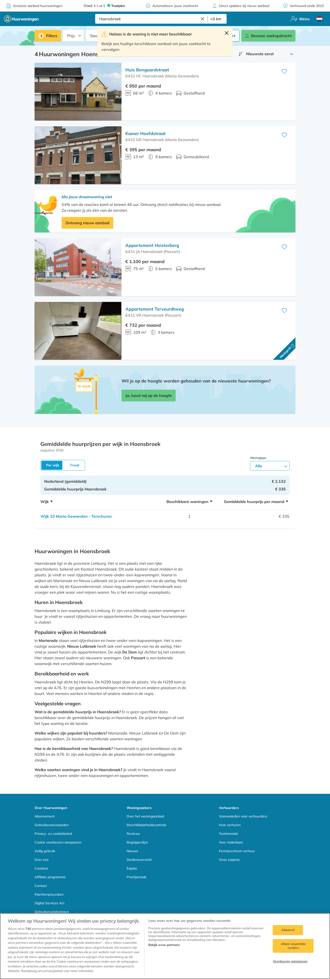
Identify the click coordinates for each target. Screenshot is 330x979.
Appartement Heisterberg (152, 245)
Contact (41, 886)
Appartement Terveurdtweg (154, 309)
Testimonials (228, 833)
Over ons (42, 859)
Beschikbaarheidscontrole (146, 825)
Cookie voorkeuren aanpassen (58, 842)
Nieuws (132, 851)
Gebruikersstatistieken (52, 912)
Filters (51, 35)
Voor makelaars (231, 842)
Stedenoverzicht (139, 859)
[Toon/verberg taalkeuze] (319, 19)
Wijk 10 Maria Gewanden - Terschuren (76, 516)
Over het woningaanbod (145, 816)
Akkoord (287, 930)
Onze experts (229, 859)
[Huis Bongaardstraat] (78, 92)
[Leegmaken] (202, 19)
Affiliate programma (50, 877)
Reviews (133, 833)
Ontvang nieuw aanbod (87, 222)
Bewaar (271, 35)
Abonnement (45, 816)
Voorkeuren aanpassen (290, 961)
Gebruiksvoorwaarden (52, 825)
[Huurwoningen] (21, 19)
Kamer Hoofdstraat (145, 133)
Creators (41, 868)
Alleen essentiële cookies (293, 946)
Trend (74, 465)
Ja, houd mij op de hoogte (148, 395)
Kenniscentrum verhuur (237, 851)
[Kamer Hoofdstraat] (78, 155)
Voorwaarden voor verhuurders (243, 816)
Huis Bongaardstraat (147, 70)
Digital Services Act (50, 903)
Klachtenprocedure (49, 894)
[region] (165, 946)
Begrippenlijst (137, 842)
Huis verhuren (230, 825)
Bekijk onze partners (164, 945)
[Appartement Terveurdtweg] (78, 331)
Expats (132, 868)
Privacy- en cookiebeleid (53, 833)
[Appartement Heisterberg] (78, 267)
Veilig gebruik (45, 851)
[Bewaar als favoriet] (284, 71)
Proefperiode (137, 877)
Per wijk (52, 465)
